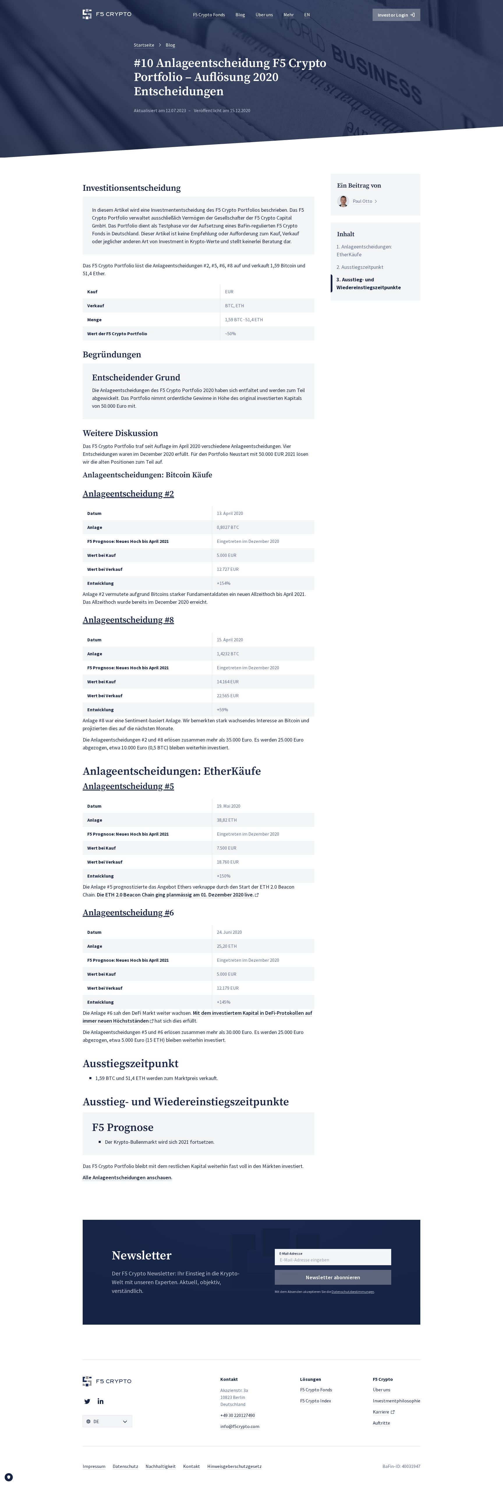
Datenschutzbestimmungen (353, 1291)
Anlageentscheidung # (126, 912)
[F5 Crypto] (107, 15)
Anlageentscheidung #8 (128, 620)
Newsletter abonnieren (333, 1277)
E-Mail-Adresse (290, 1253)
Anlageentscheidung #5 (128, 786)
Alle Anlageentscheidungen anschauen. (127, 1177)
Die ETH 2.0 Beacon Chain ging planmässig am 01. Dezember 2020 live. (175, 894)
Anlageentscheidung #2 (128, 494)
